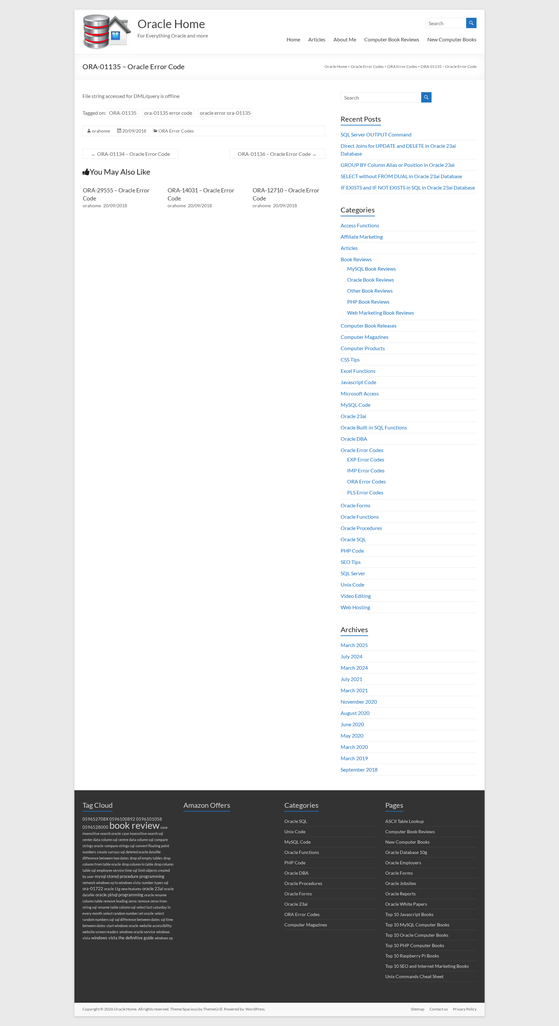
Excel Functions (358, 371)
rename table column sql (117, 907)
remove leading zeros (120, 901)
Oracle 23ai (353, 416)
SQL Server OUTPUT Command (376, 134)
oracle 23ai (152, 888)
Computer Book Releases (369, 325)
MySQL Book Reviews (371, 268)
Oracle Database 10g (406, 852)
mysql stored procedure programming (129, 876)
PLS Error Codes (365, 492)
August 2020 (355, 713)
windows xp (164, 938)
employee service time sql (117, 870)
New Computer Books (452, 39)
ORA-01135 (123, 113)
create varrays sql (111, 852)
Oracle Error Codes (362, 450)
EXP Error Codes (365, 459)
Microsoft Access (360, 393)
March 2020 (354, 747)
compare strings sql (119, 846)
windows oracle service (137, 932)
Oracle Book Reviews (370, 279)
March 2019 (354, 758)
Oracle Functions (360, 516)
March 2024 (354, 667)
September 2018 (359, 769)
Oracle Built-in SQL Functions (374, 427)
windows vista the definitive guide (122, 937)
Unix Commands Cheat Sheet (414, 976)
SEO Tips (351, 562)
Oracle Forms (355, 505)
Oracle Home (171, 23)
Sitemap (417, 1009)
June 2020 (352, 724)
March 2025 (354, 645)
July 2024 (351, 656)
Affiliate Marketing (362, 236)
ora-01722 (92, 888)
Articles (316, 39)
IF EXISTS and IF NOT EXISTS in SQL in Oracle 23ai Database (408, 187)
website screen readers (100, 932)
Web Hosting (355, 607)
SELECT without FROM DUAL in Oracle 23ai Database (401, 176)
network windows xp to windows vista (111, 882)
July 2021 (351, 679)
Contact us (439, 1009)
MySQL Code (355, 405)
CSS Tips (350, 359)
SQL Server (353, 573)
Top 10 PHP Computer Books (414, 945)
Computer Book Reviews (391, 39)
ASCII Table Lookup (404, 821)
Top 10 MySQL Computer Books (417, 924)
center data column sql (99, 839)
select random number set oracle (128, 913)
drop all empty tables (146, 858)
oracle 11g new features (122, 889)
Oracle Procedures (361, 528)
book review (134, 825)
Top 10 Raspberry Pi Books (412, 955)
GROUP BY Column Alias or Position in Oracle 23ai (398, 165)
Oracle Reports (400, 893)
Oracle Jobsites (400, 883)
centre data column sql (135, 839)
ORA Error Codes (176, 131)
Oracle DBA (354, 439)
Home (293, 39)
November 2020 (359, 701)
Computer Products (363, 348)
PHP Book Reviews (368, 301)
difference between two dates (105, 858)
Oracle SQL (353, 539)
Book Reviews (356, 259)
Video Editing (356, 596)
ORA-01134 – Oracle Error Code (130, 154)
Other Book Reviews (370, 290)
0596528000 (95, 827)
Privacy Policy (465, 1009)
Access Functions (360, 225)
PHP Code (352, 550)
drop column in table (137, 864)
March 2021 (354, 690)
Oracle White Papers (406, 904)
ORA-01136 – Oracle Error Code (277, 154)
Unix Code (352, 584)
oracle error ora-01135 (225, 113)
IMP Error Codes (366, 470)
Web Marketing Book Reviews (380, 312)
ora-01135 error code (168, 113)
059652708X (95, 819)
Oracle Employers (403, 862)
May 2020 (352, 735)
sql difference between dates (137, 919)
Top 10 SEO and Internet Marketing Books (427, 966)
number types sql (155, 882)
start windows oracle (122, 925)
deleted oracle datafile (143, 852)
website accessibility (155, 925)
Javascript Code (358, 382)
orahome (101, 131)
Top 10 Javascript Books (409, 914)
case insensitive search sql (142, 833)
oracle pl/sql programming (119, 894)
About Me (345, 39)
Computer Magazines (365, 337)
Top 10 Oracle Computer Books (416, 935)
